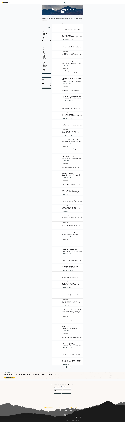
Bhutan (43, 44)
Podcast (60, 411)
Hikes (42, 16)
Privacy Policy (66, 420)
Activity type (43, 60)
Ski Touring (44, 68)
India (43, 49)
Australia (44, 42)
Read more (44, 20)
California (48, 16)
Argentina (44, 41)
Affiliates (71, 409)
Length (43, 76)
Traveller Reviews (61, 410)
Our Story (60, 409)
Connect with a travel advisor (9, 377)
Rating (43, 83)
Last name (64, 387)
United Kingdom (45, 57)
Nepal (43, 51)
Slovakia (44, 53)
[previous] (49, 11)
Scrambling (44, 67)
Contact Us (77, 410)
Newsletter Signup (78, 409)
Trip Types (65, 414)
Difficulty (43, 79)
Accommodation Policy (66, 409)
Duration (43, 72)
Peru (43, 52)
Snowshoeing (44, 69)
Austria (43, 43)
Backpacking (44, 61)
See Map (49, 27)
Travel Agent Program (73, 411)
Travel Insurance (66, 415)
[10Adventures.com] (5, 2)
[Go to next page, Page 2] (70, 367)
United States (45, 16)
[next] (75, 11)
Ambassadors (72, 410)
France (43, 48)
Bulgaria (44, 45)
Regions (43, 40)
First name (55, 387)
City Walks (44, 62)
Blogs (80, 2)
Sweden (44, 55)
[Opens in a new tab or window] (75, 417)
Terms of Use (70, 420)
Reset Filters (46, 88)
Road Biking (44, 66)
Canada (43, 46)
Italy (43, 50)
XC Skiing (44, 70)
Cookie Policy (79, 420)
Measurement (44, 36)
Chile (43, 47)
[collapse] (50, 40)
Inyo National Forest (52, 16)
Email (55, 390)
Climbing (44, 63)
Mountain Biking (45, 65)
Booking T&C (65, 410)
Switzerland (44, 56)
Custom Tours (77, 2)
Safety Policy (65, 411)
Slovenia (44, 54)
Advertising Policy (74, 420)
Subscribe (62, 393)
